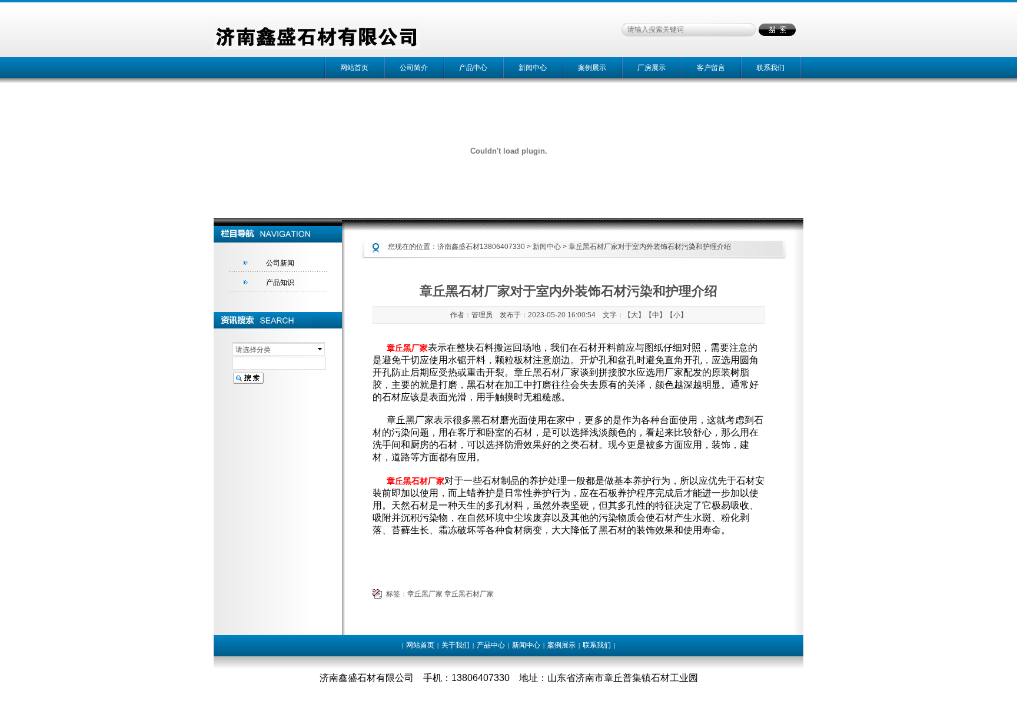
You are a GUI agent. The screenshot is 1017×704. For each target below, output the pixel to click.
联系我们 (770, 68)
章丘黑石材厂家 (469, 594)
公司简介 (414, 68)
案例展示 (592, 68)
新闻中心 (533, 68)
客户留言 (711, 68)
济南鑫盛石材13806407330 (481, 247)
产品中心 (473, 68)
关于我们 (455, 645)
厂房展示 (651, 68)
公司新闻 (280, 263)
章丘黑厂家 (425, 594)
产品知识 (280, 282)
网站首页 (354, 68)
